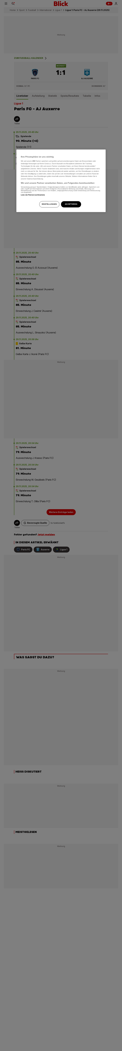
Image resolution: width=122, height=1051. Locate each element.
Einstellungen (49, 204)
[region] (61, 181)
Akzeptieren (71, 204)
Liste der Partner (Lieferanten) (33, 195)
